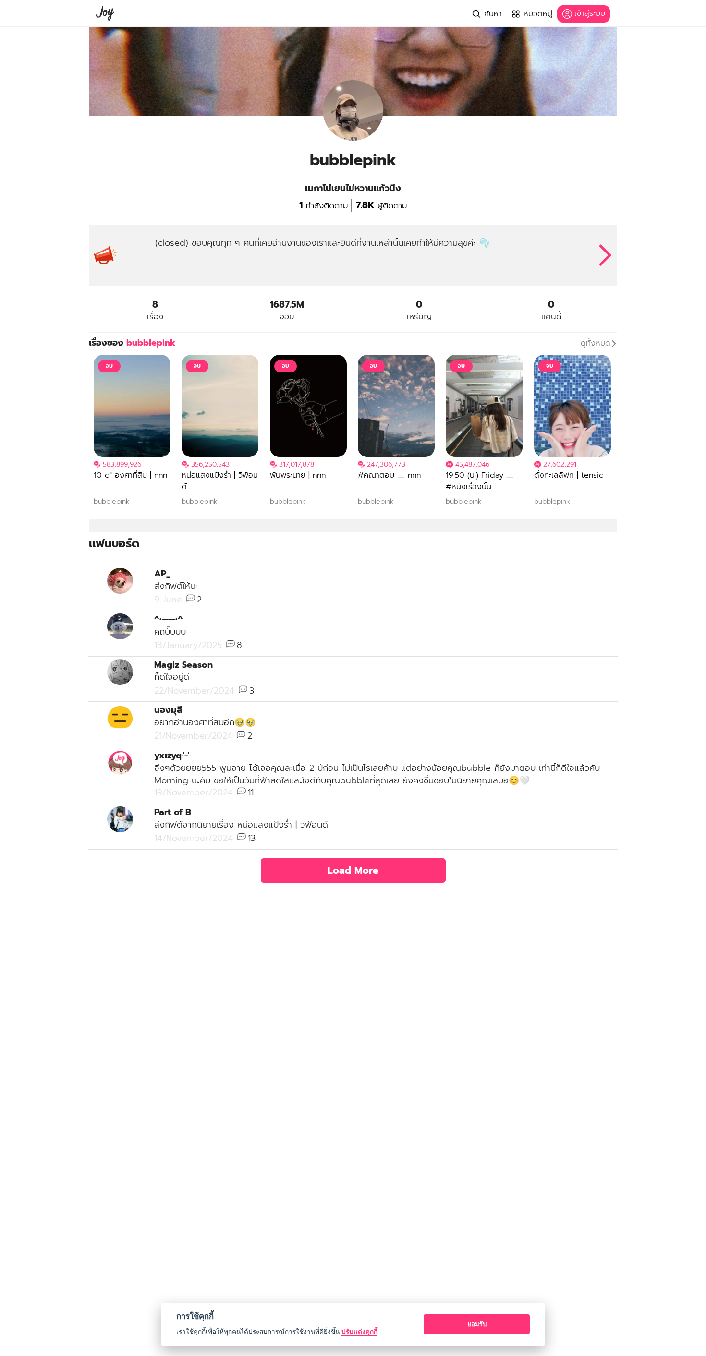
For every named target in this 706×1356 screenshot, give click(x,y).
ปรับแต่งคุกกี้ (359, 1331)
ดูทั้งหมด (595, 343)
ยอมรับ (477, 1324)
